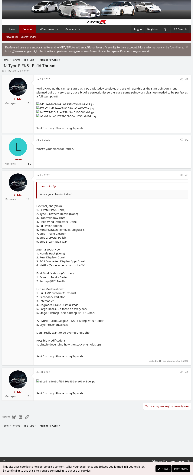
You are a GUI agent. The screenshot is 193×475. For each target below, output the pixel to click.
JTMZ (8, 71)
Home (11, 29)
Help (172, 461)
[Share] (181, 79)
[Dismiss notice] (186, 47)
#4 (186, 372)
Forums (27, 29)
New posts (12, 36)
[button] (58, 29)
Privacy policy (159, 461)
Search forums (28, 36)
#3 (186, 175)
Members (70, 29)
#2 (186, 139)
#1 (186, 79)
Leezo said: (46, 186)
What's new (47, 29)
